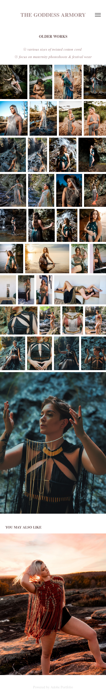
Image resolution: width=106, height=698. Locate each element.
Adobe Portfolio (62, 687)
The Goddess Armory (53, 15)
